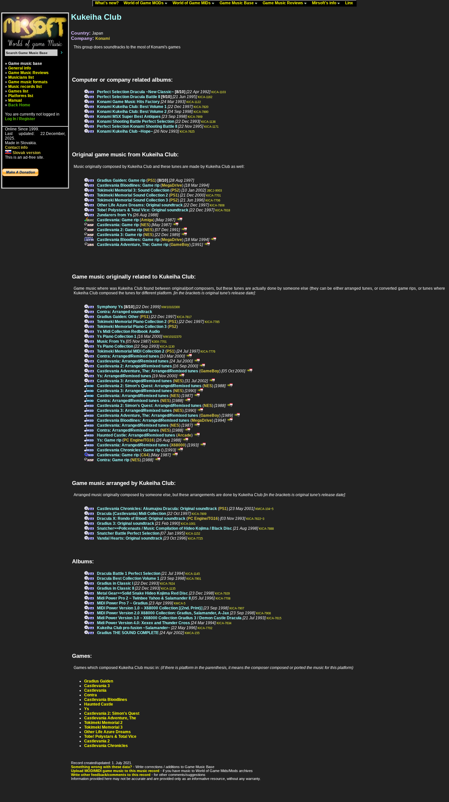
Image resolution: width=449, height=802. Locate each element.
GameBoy (180, 244)
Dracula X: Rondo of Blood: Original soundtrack (141, 518)
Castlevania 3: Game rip (119, 234)
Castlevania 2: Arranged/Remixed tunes (134, 366)
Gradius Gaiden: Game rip (121, 180)
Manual (15, 100)
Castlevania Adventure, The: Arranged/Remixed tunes (147, 371)
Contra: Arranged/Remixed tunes (128, 356)
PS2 (175, 190)
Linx (350, 3)
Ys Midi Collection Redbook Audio (128, 331)
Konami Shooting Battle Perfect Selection (135, 121)
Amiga (147, 220)
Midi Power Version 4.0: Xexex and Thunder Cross (143, 623)
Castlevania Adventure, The (110, 718)
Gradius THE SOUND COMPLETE (128, 632)
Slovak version (26, 152)
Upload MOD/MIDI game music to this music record (115, 771)
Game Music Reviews (283, 3)
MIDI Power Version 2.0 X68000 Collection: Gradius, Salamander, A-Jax (163, 613)
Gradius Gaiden (98, 681)
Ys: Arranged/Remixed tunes (124, 376)
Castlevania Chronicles (106, 745)
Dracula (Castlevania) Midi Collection (131, 513)
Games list (18, 91)
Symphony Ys (110, 307)
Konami (102, 38)
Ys (86, 709)
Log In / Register (20, 119)
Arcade (184, 435)
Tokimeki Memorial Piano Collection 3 (132, 326)
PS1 (151, 180)
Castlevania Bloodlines (105, 699)
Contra (90, 695)
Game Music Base (237, 3)
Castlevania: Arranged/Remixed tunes (133, 361)
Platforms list (20, 96)
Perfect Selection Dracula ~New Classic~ (135, 92)
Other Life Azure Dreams (107, 732)
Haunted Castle (98, 704)
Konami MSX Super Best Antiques (129, 116)
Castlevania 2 (97, 741)
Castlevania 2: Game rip (119, 229)
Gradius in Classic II (115, 588)
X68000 (178, 445)
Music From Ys (111, 341)
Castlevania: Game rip (118, 220)
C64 (145, 455)
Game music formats (28, 82)
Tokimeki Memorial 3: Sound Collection (133, 190)
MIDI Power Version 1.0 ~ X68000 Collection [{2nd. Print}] (149, 608)
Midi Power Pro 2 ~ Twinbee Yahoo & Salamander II (144, 598)
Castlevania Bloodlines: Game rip (128, 185)
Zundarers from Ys (114, 215)
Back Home (19, 105)
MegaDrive (172, 185)
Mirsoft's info (324, 3)
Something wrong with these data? (101, 767)
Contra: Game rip (113, 460)
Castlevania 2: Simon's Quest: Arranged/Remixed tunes (149, 386)
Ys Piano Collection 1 (116, 336)
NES (145, 225)
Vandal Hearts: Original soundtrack (129, 538)
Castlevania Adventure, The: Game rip (132, 244)
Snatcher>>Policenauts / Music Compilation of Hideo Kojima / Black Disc (164, 528)
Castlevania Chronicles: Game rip (128, 450)
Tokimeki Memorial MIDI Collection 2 (130, 351)
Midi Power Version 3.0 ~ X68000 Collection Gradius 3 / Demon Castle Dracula (169, 618)
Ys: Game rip (109, 440)
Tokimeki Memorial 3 (103, 727)
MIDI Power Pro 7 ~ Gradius (122, 603)
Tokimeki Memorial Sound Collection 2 (132, 195)
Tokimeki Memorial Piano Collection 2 (132, 321)
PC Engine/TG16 (139, 440)
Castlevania (95, 690)
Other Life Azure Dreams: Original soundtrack (140, 205)
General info (19, 68)
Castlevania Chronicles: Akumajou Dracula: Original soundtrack (157, 508)
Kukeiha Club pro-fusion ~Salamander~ (133, 628)
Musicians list (21, 77)
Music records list (25, 86)
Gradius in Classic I (115, 583)
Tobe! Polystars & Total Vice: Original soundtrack (142, 210)
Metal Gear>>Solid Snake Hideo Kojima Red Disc (142, 593)
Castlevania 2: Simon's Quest (111, 713)
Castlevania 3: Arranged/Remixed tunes (134, 381)
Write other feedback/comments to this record (111, 775)
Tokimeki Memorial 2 (103, 722)
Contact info (16, 147)
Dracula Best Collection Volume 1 (128, 578)
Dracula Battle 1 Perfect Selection (128, 573)
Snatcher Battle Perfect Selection (128, 533)
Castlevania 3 (97, 685)
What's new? (108, 3)
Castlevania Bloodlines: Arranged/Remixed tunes (143, 420)
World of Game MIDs (192, 3)
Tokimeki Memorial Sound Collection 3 (132, 200)
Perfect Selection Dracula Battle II (128, 96)
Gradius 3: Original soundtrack (125, 523)
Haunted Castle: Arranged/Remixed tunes (136, 435)
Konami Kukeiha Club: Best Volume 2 (132, 111)
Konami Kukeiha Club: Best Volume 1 (132, 106)
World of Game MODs (144, 3)
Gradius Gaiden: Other (118, 316)
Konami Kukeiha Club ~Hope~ (125, 131)
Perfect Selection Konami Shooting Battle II (137, 126)
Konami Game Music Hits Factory (128, 101)
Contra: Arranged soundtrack (124, 311)
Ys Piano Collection (115, 346)
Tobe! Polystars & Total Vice (110, 736)
